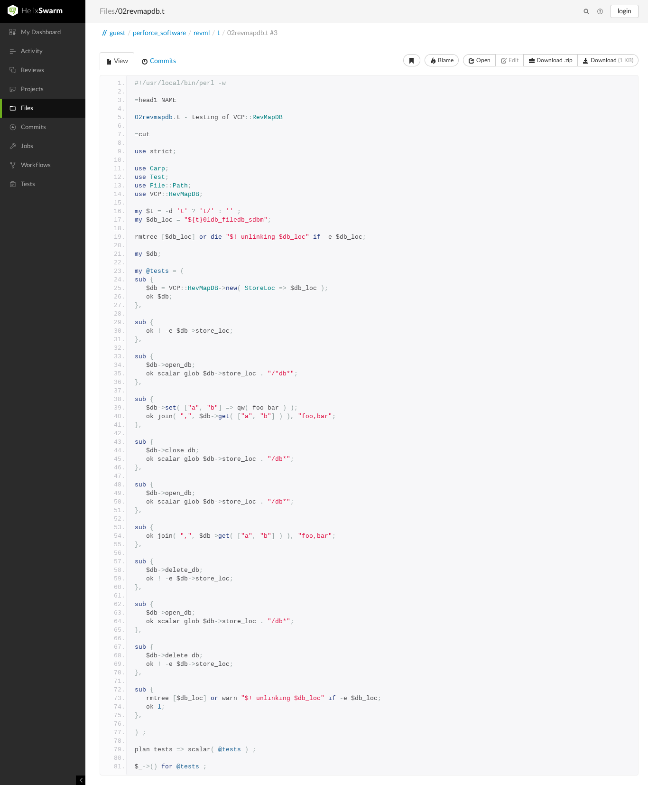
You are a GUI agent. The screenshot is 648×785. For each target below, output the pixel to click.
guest (117, 33)
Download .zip (554, 60)
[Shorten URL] (411, 60)
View (120, 61)
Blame (445, 60)
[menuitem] (42, 32)
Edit (512, 60)
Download (611, 60)
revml (202, 33)
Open (483, 60)
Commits (162, 61)
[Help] (600, 12)
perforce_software (159, 33)
